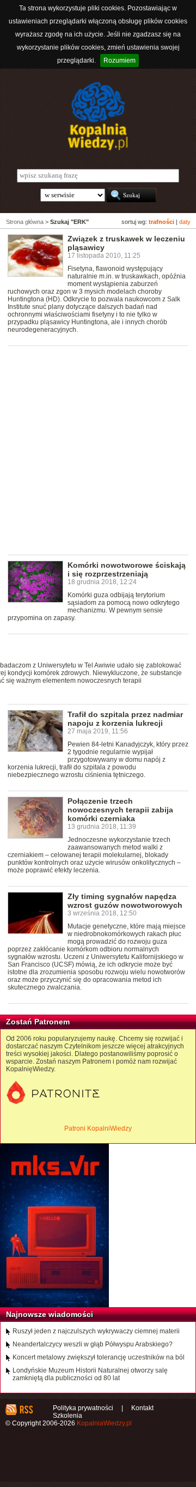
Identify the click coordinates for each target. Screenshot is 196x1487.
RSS (25, 1409)
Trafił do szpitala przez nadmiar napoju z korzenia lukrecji (125, 718)
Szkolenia (67, 1415)
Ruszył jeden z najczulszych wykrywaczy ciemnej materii (96, 1331)
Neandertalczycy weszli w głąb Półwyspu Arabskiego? (93, 1344)
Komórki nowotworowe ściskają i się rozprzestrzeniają (127, 569)
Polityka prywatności (83, 1408)
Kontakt (142, 1408)
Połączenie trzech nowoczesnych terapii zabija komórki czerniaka (120, 810)
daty (185, 222)
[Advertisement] (98, 449)
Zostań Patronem (38, 1021)
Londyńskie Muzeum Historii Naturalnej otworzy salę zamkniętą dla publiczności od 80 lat (90, 1374)
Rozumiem (119, 60)
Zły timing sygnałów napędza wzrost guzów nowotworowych (125, 900)
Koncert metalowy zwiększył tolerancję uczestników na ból (99, 1357)
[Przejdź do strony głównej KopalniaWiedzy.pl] (98, 116)
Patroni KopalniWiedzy (98, 1128)
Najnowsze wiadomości (49, 1314)
